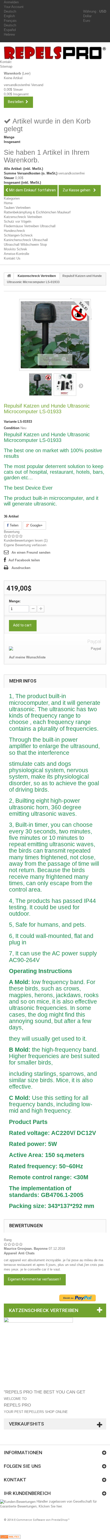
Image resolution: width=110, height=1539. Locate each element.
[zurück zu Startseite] (9, 276)
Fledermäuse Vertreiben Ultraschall (30, 226)
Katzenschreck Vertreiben (23, 217)
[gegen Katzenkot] (40, 384)
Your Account (14, 7)
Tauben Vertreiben (17, 208)
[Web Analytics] (10, 1536)
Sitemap (6, 66)
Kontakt (6, 62)
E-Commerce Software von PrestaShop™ (42, 1520)
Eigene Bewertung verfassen (25, 545)
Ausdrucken (21, 568)
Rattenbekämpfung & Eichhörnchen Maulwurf (37, 212)
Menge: (14, 601)
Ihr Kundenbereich (27, 1493)
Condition (11, 428)
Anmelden (11, 2)
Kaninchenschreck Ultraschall (26, 240)
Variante (10, 422)
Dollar (87, 16)
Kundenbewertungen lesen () (26, 540)
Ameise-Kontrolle (16, 254)
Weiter (80, 385)
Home (8, 203)
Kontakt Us (12, 258)
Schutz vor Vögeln (17, 221)
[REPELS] (57, 53)
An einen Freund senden (31, 552)
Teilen (13, 525)
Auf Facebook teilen (24, 560)
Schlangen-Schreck (18, 235)
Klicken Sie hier (50, 1506)
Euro (86, 21)
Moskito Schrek (15, 249)
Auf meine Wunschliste (27, 657)
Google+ (36, 525)
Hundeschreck (14, 231)
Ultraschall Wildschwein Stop (25, 244)
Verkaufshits (26, 1424)
